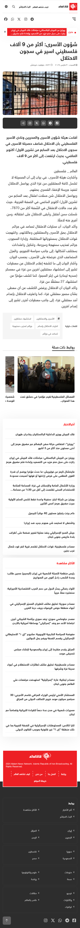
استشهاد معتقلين (22, 318)
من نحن (39, 773)
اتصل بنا (52, 773)
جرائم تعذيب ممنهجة (22, 326)
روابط (63, 773)
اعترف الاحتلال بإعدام (48, 326)
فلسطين (60, 170)
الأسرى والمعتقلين (45, 318)
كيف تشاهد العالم (40, 6)
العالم (73, 170)
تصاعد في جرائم (50, 333)
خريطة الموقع (40, 780)
